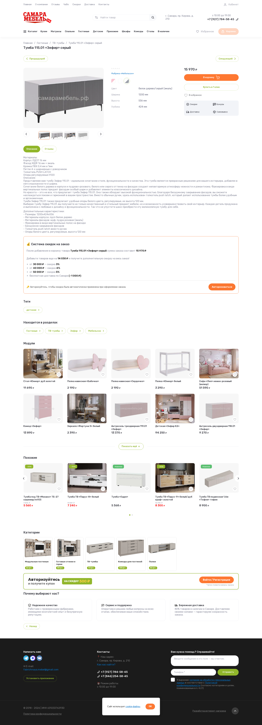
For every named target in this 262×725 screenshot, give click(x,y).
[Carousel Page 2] (132, 515)
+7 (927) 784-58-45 (220, 19)
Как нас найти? (106, 664)
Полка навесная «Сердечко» (127, 381)
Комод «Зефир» (32, 426)
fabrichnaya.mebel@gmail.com (41, 669)
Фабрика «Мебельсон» (122, 73)
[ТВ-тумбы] (100, 554)
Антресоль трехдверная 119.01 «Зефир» (129, 428)
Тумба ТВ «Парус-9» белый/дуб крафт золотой (173, 498)
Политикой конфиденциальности (197, 684)
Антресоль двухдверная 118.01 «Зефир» (217, 428)
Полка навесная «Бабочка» (83, 381)
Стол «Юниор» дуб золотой (39, 381)
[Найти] (152, 17)
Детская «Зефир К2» (167, 426)
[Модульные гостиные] (38, 554)
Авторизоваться (222, 287)
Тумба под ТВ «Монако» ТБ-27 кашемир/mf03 (41, 498)
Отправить (228, 672)
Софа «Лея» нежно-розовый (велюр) (215, 383)
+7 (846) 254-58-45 (114, 676)
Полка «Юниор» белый (168, 381)
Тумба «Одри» (119, 496)
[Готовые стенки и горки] (69, 554)
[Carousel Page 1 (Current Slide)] (129, 515)
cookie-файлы (133, 706)
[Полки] (162, 554)
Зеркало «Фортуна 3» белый (83, 426)
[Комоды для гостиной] (131, 554)
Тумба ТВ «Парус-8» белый (83, 496)
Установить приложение (40, 678)
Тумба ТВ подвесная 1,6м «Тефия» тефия (213, 498)
